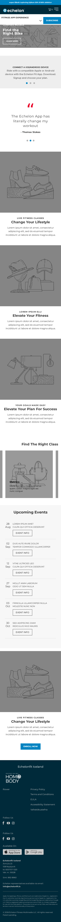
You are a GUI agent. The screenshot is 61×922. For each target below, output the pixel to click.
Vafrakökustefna (39, 809)
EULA (33, 799)
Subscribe (52, 20)
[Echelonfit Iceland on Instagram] (13, 823)
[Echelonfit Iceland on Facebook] (3, 823)
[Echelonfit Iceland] (13, 10)
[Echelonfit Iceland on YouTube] (8, 823)
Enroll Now (30, 746)
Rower (6, 789)
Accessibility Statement (42, 804)
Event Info (22, 533)
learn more (12, 41)
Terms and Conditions (42, 794)
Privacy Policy (37, 789)
